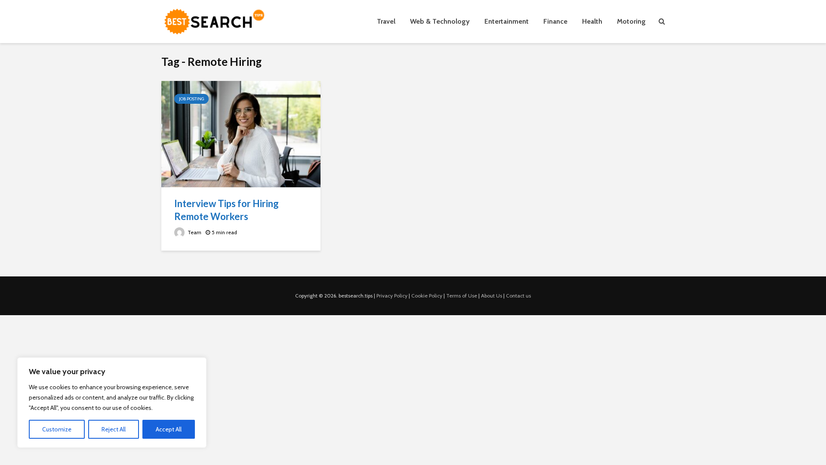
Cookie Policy (426, 295)
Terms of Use (461, 295)
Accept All (169, 429)
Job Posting (191, 99)
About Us (491, 295)
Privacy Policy (391, 295)
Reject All (114, 429)
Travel (386, 21)
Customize (56, 429)
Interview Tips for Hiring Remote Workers (226, 210)
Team (193, 232)
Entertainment (506, 21)
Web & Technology (440, 21)
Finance (555, 21)
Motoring (631, 21)
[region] (111, 402)
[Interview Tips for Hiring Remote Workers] (241, 133)
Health (592, 21)
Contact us (518, 295)
